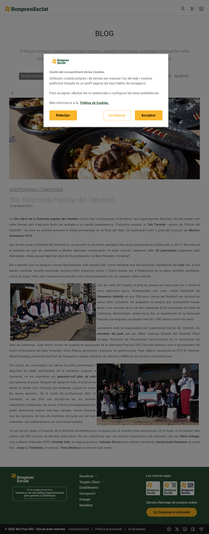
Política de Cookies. (94, 103)
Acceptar (148, 115)
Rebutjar (63, 115)
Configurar (117, 115)
